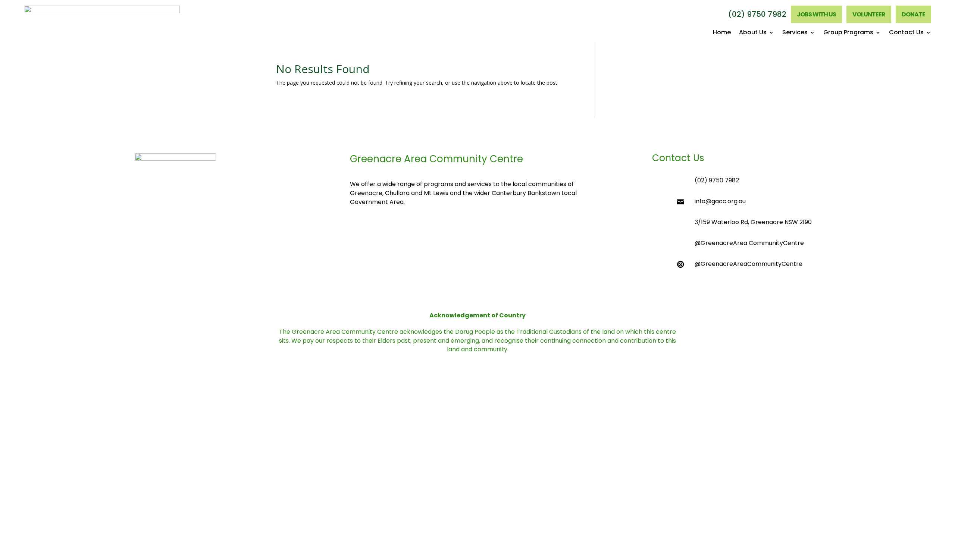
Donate (913, 14)
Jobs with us (816, 14)
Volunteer (868, 14)
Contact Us (906, 33)
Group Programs (848, 33)
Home (722, 33)
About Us (753, 33)
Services (795, 33)
